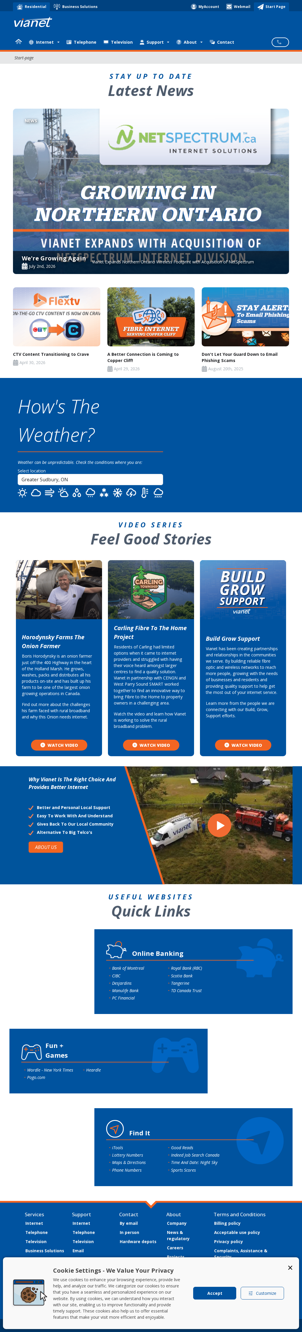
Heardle (93, 1070)
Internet (34, 1223)
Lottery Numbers (127, 1155)
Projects (175, 1257)
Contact (225, 42)
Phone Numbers (127, 1170)
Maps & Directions (129, 1162)
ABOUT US (46, 847)
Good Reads (182, 1147)
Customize (266, 1293)
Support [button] (155, 42)
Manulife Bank (125, 990)
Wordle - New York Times (50, 1070)
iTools (117, 1147)
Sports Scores (183, 1170)
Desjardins (122, 983)
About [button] (190, 42)
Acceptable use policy (237, 1232)
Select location (32, 471)
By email (129, 1223)
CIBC (116, 976)
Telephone (85, 42)
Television (122, 42)
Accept (214, 1293)
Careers (175, 1248)
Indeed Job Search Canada (195, 1155)
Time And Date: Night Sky (194, 1162)
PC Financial (123, 998)
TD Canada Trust (186, 990)
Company (177, 1223)
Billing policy (227, 1223)
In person (129, 1232)
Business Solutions (44, 1250)
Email (78, 1250)
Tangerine (180, 983)
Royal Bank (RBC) (186, 968)
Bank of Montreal (128, 968)
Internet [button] (45, 42)
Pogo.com (36, 1077)
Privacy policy (228, 1241)
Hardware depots (138, 1241)
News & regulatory (178, 1235)
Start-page (24, 58)
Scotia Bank (182, 976)
